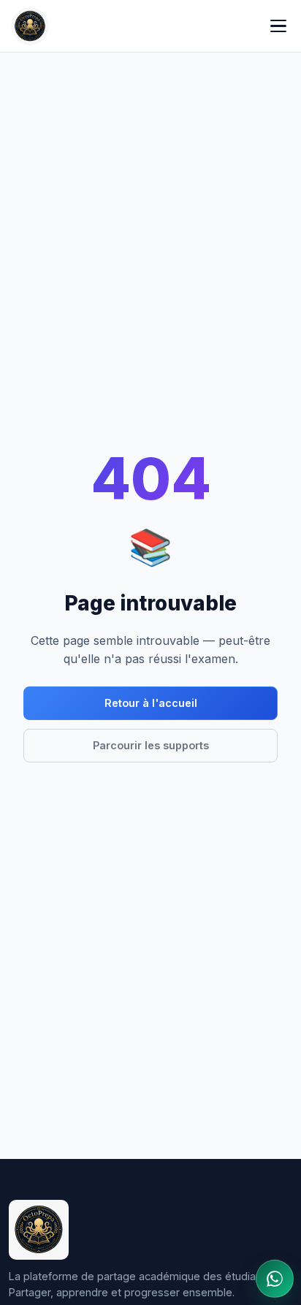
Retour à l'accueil (150, 703)
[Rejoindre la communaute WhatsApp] (275, 1279)
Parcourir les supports (151, 745)
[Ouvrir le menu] (278, 26)
